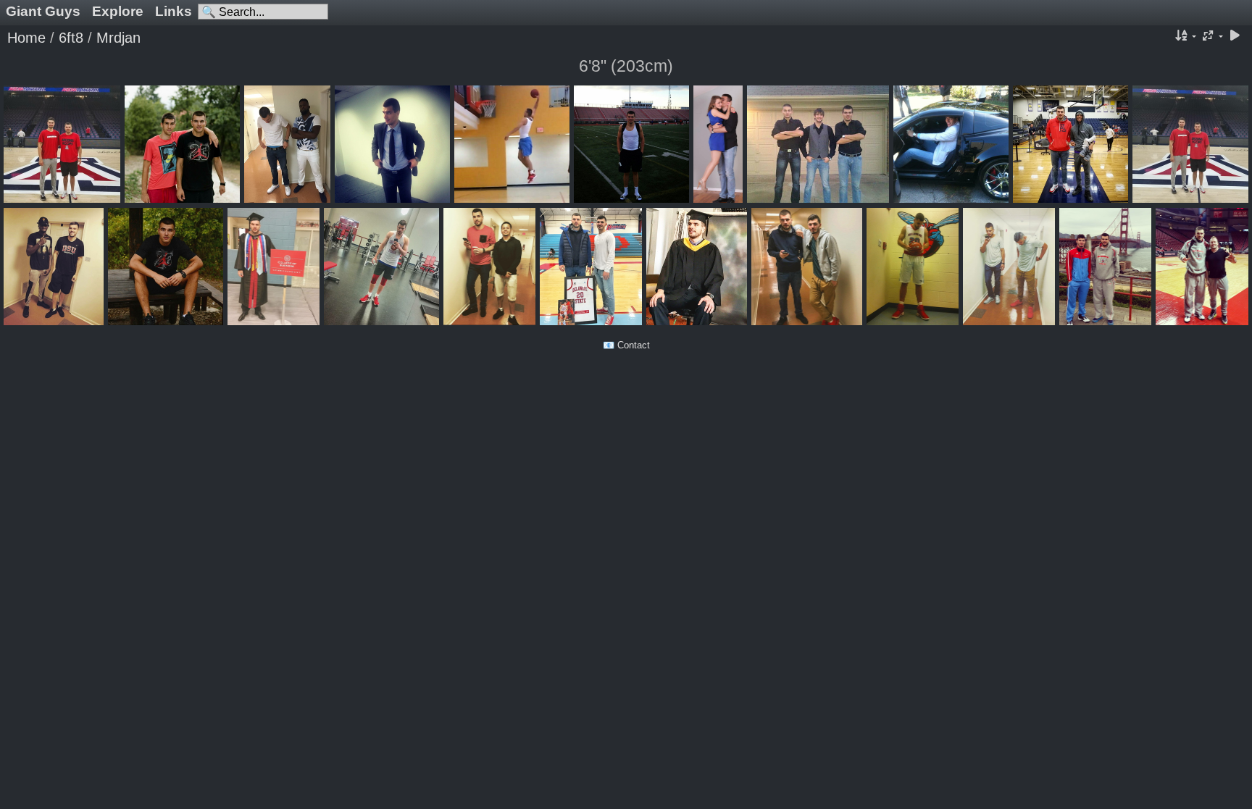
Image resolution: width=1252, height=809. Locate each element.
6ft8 (71, 38)
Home (26, 38)
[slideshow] (1234, 37)
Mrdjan (118, 38)
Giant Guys (43, 11)
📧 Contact (626, 345)
